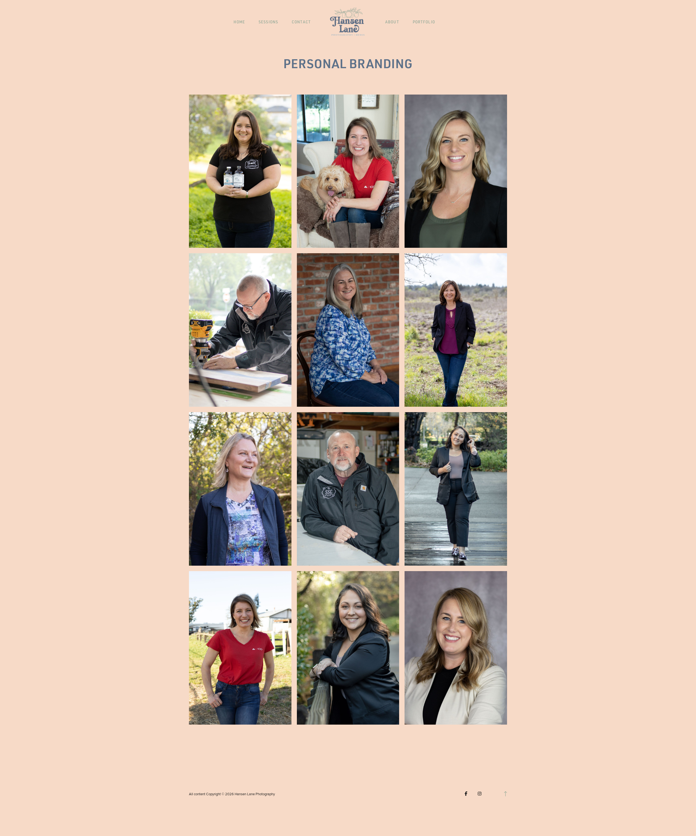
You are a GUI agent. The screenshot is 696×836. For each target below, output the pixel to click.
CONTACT (301, 22)
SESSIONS (268, 22)
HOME (239, 22)
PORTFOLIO (424, 22)
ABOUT (392, 22)
